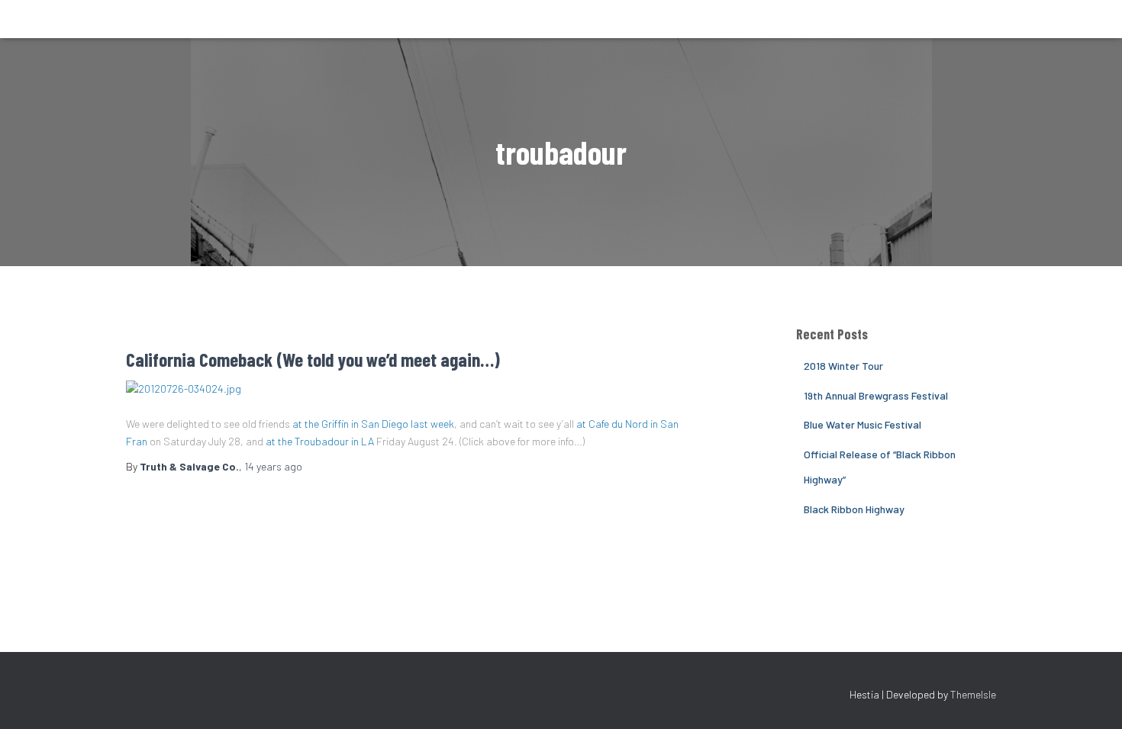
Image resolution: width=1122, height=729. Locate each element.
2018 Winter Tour (843, 365)
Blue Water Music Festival (862, 424)
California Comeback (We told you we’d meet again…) (313, 359)
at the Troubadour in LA (320, 441)
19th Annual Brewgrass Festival (876, 395)
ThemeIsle (973, 694)
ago (273, 466)
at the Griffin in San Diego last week (373, 423)
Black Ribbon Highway (854, 509)
